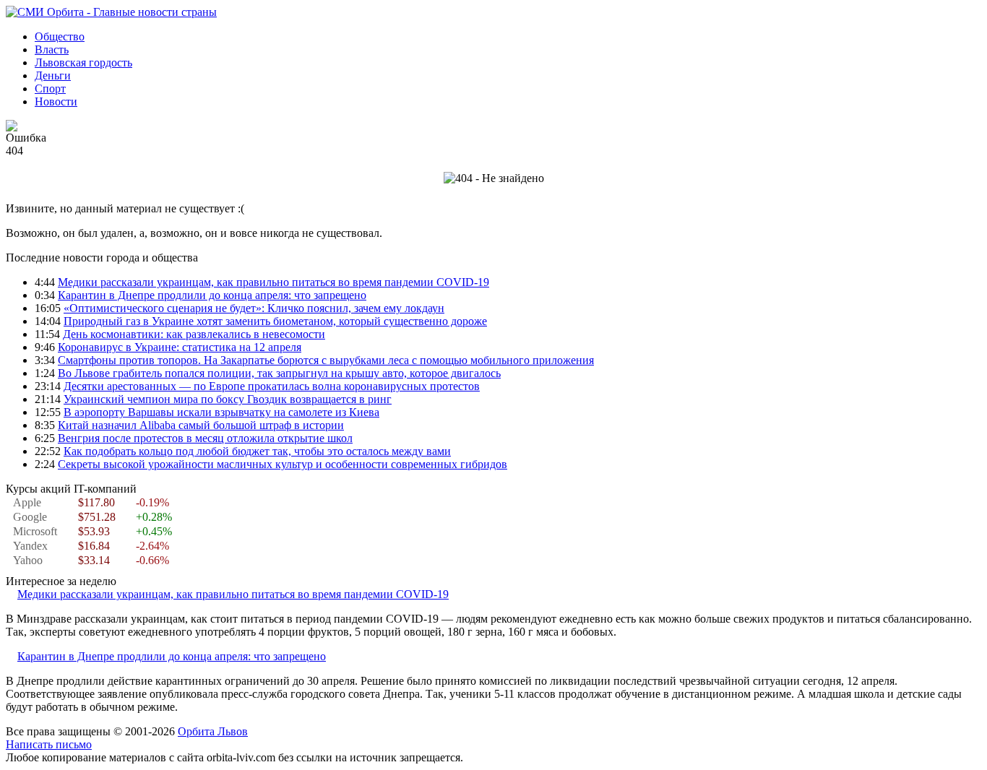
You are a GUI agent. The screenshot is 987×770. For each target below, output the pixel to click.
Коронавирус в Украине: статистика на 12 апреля (179, 347)
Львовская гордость (83, 62)
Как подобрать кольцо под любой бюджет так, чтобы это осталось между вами (257, 451)
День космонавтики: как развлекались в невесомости (194, 334)
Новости (56, 101)
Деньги (53, 75)
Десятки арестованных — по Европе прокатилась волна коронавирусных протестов (272, 386)
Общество (60, 36)
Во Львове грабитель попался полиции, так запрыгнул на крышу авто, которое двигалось (279, 373)
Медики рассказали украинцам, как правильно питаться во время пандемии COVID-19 (273, 282)
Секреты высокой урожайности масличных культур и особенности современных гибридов (282, 464)
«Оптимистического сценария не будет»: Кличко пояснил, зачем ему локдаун (254, 308)
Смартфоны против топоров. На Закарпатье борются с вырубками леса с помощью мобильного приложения (326, 360)
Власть (52, 49)
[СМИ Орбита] (111, 12)
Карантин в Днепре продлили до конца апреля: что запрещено (212, 295)
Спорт (50, 88)
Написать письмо (49, 744)
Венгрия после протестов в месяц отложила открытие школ (205, 438)
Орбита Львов (213, 731)
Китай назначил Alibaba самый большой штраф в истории (201, 425)
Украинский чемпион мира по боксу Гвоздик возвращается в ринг (228, 399)
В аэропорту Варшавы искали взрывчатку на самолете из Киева (221, 412)
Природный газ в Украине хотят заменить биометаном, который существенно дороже (275, 321)
